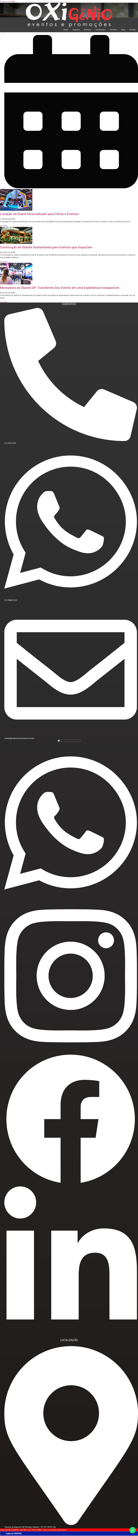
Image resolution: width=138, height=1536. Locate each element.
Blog (123, 30)
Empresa (76, 30)
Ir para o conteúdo (7, 1)
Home (65, 30)
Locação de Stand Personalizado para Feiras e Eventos (39, 214)
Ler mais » (4, 226)
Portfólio (113, 30)
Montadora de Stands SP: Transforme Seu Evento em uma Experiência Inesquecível (59, 288)
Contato (132, 30)
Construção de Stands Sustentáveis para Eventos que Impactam (46, 247)
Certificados (101, 30)
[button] (132, 1530)
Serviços (87, 30)
